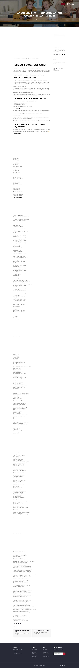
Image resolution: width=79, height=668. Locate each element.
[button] (14, 624)
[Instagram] (61, 54)
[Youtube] (64, 54)
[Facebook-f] (59, 54)
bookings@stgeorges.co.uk (17, 653)
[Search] (63, 34)
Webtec (43, 665)
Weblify (40, 665)
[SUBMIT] (64, 654)
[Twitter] (62, 54)
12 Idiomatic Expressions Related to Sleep (41, 630)
